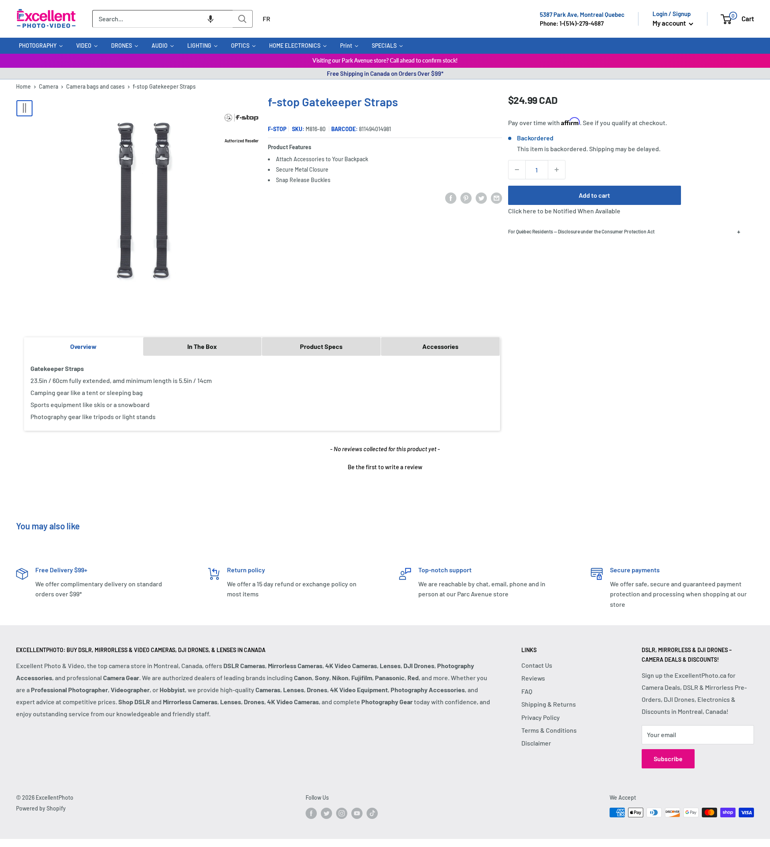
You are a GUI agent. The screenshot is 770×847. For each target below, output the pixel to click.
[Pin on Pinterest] (466, 197)
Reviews (533, 678)
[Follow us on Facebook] (311, 813)
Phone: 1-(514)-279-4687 (572, 23)
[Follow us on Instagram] (341, 813)
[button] (211, 19)
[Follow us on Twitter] (326, 813)
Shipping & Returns (548, 704)
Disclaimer (536, 743)
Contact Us (536, 665)
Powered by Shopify (41, 808)
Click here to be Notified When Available (564, 211)
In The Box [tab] (202, 346)
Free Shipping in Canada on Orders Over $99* (385, 73)
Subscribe (668, 758)
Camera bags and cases (95, 86)
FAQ (526, 691)
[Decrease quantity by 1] (517, 169)
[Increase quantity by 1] (556, 169)
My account (669, 23)
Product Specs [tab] (321, 346)
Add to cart (594, 195)
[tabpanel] (262, 393)
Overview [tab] (83, 346)
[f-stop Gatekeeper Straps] (24, 108)
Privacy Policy (540, 717)
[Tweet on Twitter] (481, 197)
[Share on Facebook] (450, 197)
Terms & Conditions (549, 730)
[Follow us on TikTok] (372, 813)
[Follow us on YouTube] (357, 813)
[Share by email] (496, 197)
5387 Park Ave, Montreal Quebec (582, 14)
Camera (48, 86)
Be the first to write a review (385, 466)
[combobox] (162, 19)
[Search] (243, 19)
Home (23, 86)
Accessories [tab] (440, 346)
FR (266, 18)
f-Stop (277, 129)
